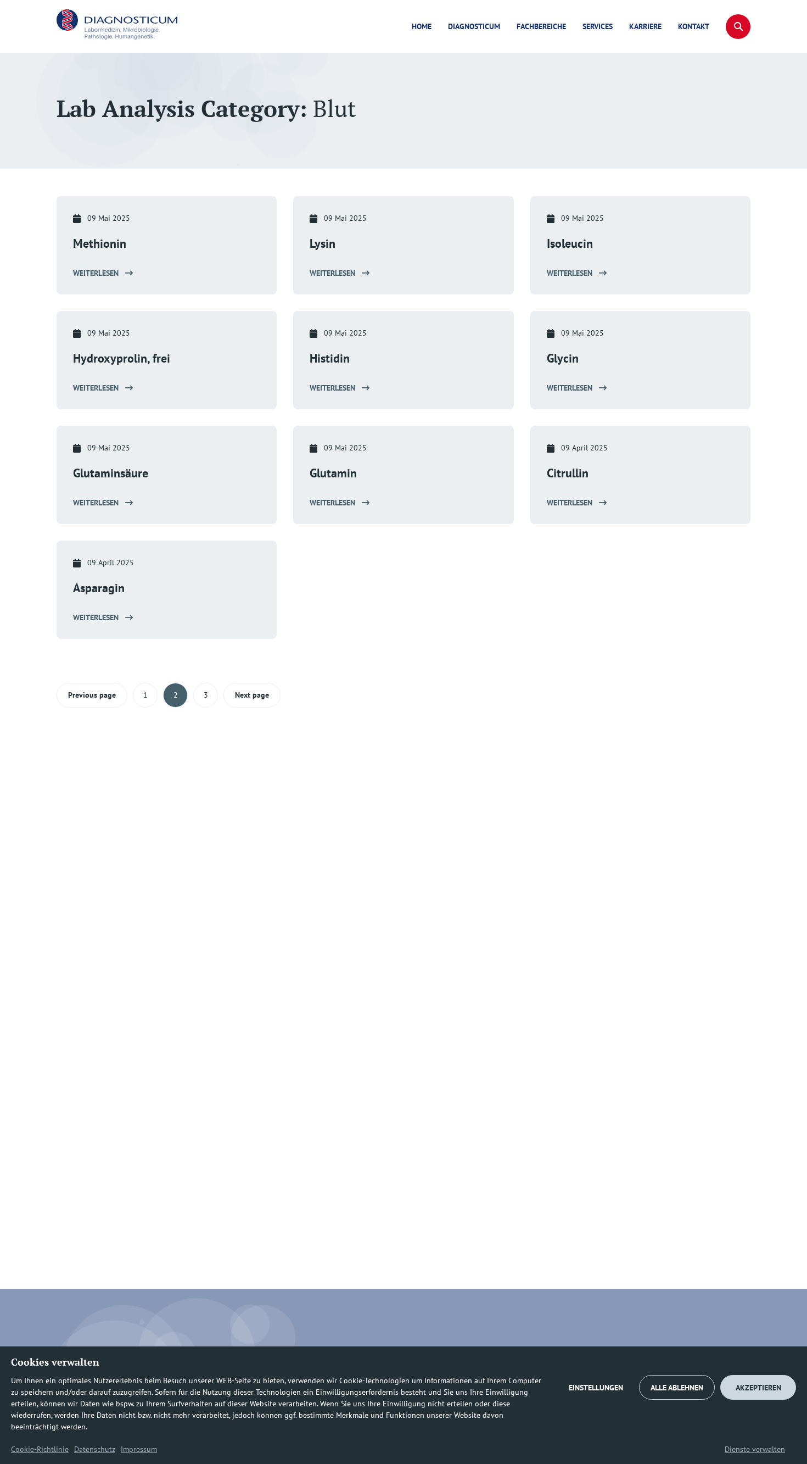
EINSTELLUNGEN (596, 1388)
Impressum (139, 1449)
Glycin (563, 358)
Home (421, 26)
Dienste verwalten (755, 1449)
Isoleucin (570, 243)
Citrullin (568, 473)
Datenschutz (94, 1449)
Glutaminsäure (110, 473)
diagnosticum (474, 26)
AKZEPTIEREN (758, 1388)
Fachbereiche (541, 26)
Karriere (645, 26)
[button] (738, 26)
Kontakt (693, 26)
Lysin (322, 243)
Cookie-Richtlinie (40, 1449)
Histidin (330, 358)
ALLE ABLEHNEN (677, 1388)
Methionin (99, 243)
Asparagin (99, 587)
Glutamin (333, 473)
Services (597, 26)
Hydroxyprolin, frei (121, 358)
